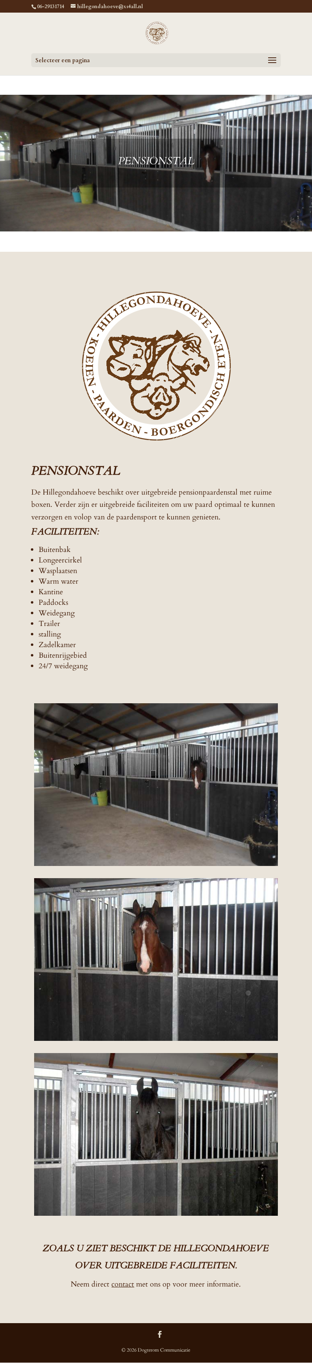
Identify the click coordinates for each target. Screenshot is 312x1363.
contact (122, 1284)
